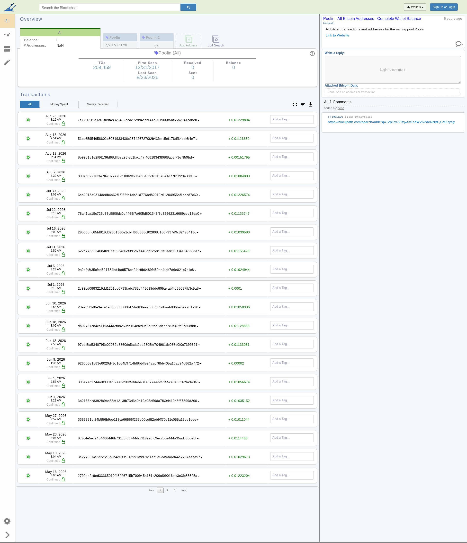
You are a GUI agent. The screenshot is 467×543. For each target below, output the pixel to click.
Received (98, 104)
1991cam (337, 117)
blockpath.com (10, 8)
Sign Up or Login (444, 7)
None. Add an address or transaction (351, 92)
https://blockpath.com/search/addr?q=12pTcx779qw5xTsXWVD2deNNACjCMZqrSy (391, 122)
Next (184, 490)
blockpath (328, 23)
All (30, 104)
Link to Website (337, 35)
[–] (329, 117)
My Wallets (414, 7)
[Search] (188, 7)
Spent (59, 104)
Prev (151, 490)
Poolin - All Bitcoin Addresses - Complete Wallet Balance (372, 19)
